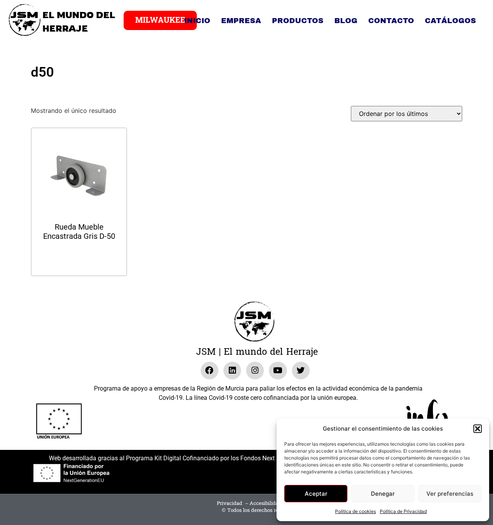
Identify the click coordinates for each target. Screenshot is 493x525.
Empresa (241, 21)
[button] (477, 429)
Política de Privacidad (403, 511)
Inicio (197, 21)
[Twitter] (301, 370)
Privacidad (229, 503)
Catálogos (450, 21)
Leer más (79, 257)
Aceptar (316, 493)
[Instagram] (255, 370)
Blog (345, 21)
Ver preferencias (449, 493)
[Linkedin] (232, 370)
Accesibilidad (266, 503)
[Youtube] (278, 370)
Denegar (383, 493)
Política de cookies (355, 511)
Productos (298, 21)
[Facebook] (209, 370)
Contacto (391, 21)
